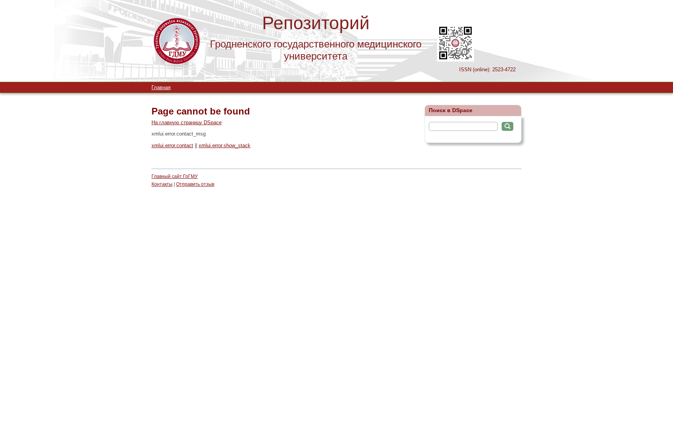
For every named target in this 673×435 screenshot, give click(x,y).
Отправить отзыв (195, 184)
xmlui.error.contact (172, 145)
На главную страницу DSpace (187, 122)
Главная (161, 87)
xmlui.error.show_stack (224, 145)
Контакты (162, 184)
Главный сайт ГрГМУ (175, 176)
